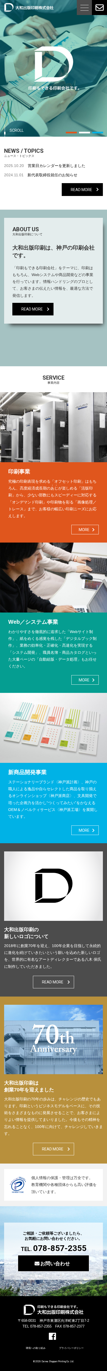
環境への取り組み (36, 1348)
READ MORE (81, 190)
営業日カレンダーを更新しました (56, 165)
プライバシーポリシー (71, 1348)
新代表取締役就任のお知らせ (52, 175)
